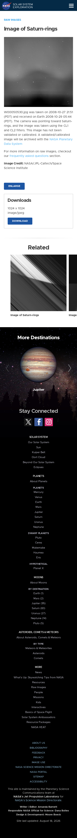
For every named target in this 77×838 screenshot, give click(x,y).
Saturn (38, 517)
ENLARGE (14, 186)
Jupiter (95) (39, 603)
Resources (38, 682)
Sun (38, 447)
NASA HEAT (38, 727)
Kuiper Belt (38, 452)
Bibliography (38, 748)
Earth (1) (38, 593)
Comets (38, 658)
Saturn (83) (38, 608)
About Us (38, 743)
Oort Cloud (38, 457)
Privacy (38, 757)
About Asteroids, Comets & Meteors (38, 637)
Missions (38, 697)
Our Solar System (38, 442)
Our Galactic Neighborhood (20, 14)
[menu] (71, 6)
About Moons (38, 582)
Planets (38, 476)
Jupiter (38, 389)
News (38, 672)
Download (20, 221)
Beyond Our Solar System (38, 462)
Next (69, 368)
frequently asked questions (29, 155)
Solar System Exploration (20, 5)
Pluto (38, 537)
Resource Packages (38, 722)
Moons (38, 577)
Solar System (38, 437)
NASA (4, 5)
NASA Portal (38, 772)
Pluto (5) (38, 623)
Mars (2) (38, 598)
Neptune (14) (38, 618)
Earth (38, 502)
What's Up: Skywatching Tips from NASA (39, 677)
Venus (38, 497)
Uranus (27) (38, 613)
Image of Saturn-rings (24, 315)
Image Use (38, 762)
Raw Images (12, 20)
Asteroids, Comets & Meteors (38, 632)
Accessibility (38, 781)
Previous (8, 368)
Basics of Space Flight (38, 712)
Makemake (38, 547)
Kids (38, 702)
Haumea (38, 552)
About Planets (38, 481)
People (38, 692)
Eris (38, 557)
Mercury (39, 492)
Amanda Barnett (47, 807)
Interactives (39, 707)
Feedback (38, 753)
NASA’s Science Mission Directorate (38, 800)
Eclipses (39, 467)
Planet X (38, 568)
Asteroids (38, 653)
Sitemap (38, 777)
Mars (38, 507)
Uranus (38, 522)
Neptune (38, 527)
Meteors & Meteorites (38, 648)
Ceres (38, 542)
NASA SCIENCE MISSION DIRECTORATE (38, 767)
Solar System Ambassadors (38, 717)
